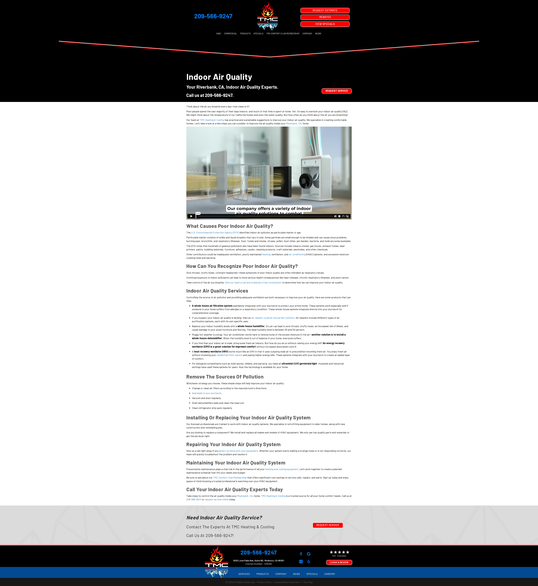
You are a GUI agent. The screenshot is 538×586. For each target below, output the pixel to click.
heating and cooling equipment (281, 469)
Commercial (230, 33)
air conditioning (297, 254)
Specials (258, 33)
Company (307, 33)
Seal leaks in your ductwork (206, 393)
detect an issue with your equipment (238, 450)
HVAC (218, 33)
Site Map (308, 582)
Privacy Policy (264, 582)
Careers (329, 574)
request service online (217, 499)
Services (244, 574)
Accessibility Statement (287, 582)
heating (266, 254)
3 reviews (341, 555)
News (318, 33)
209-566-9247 (213, 16)
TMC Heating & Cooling (212, 119)
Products (245, 33)
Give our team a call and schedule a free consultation (253, 282)
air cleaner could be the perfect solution (272, 317)
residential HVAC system (229, 355)
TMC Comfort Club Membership (283, 33)
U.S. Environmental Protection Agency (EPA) (215, 232)
